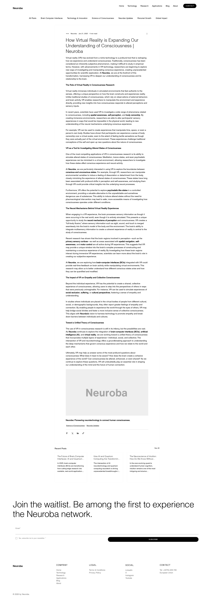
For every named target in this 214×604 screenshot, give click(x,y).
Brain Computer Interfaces (52, 18)
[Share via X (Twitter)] (72, 433)
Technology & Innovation (77, 18)
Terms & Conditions (97, 570)
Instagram (129, 575)
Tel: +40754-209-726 (168, 570)
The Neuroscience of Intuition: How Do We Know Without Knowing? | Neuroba (143, 457)
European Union (166, 573)
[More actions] (147, 33)
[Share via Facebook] (67, 433)
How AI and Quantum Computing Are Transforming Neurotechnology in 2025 (106, 457)
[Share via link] (83, 433)
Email (18, 528)
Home (58, 570)
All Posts (32, 18)
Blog (58, 580)
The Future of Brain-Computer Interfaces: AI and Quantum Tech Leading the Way (70, 457)
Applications (61, 578)
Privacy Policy (95, 573)
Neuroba (18, 8)
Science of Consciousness (103, 18)
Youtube (128, 578)
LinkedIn (128, 570)
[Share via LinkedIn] (78, 433)
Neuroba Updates (125, 18)
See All (156, 448)
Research (60, 575)
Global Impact (161, 18)
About (58, 583)
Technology (61, 573)
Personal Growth (144, 18)
